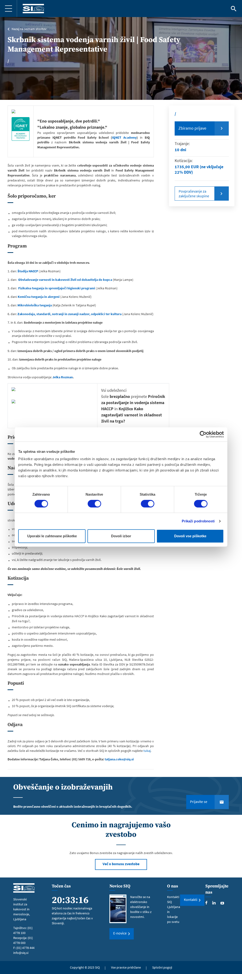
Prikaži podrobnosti (198, 521)
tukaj (147, 751)
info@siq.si (20, 953)
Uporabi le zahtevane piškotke (52, 536)
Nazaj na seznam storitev (29, 29)
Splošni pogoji (162, 967)
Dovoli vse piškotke (190, 536)
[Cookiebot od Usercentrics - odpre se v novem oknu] (203, 434)
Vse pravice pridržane (126, 967)
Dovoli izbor (121, 536)
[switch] (94, 503)
